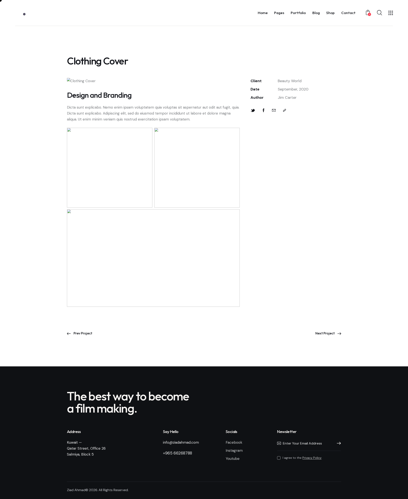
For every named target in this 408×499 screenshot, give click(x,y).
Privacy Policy (312, 457)
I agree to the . (302, 458)
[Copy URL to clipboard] (284, 110)
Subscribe (337, 443)
